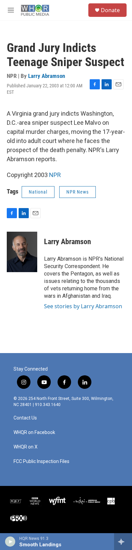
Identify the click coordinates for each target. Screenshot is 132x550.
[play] (10, 541)
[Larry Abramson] (22, 252)
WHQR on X (26, 447)
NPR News (77, 192)
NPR (55, 174)
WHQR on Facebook (34, 432)
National (38, 192)
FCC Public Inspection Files (41, 461)
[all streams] (123, 541)
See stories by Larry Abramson (83, 306)
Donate (110, 10)
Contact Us (25, 418)
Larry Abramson (46, 76)
